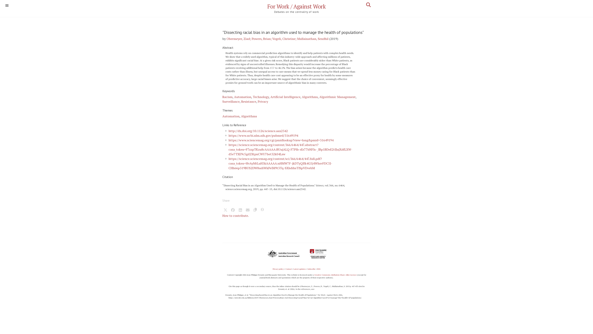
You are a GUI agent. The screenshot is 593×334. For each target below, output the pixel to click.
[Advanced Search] (368, 4)
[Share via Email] (248, 210)
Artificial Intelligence (285, 97)
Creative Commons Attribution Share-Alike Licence (335, 275)
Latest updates (300, 269)
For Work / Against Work (296, 6)
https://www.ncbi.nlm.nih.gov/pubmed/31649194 (263, 135)
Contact (288, 269)
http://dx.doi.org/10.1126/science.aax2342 (258, 131)
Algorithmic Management (337, 97)
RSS (318, 269)
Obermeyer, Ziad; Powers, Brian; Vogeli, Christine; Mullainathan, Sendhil (277, 39)
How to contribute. (235, 216)
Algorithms (310, 97)
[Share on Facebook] (233, 210)
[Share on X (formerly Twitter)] (225, 210)
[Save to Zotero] (262, 210)
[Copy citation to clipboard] (255, 210)
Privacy (263, 101)
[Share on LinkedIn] (240, 210)
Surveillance (231, 101)
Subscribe (311, 269)
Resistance (248, 101)
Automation (242, 97)
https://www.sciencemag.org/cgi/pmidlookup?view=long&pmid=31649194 (281, 140)
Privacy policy (278, 269)
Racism (227, 97)
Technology (261, 97)
